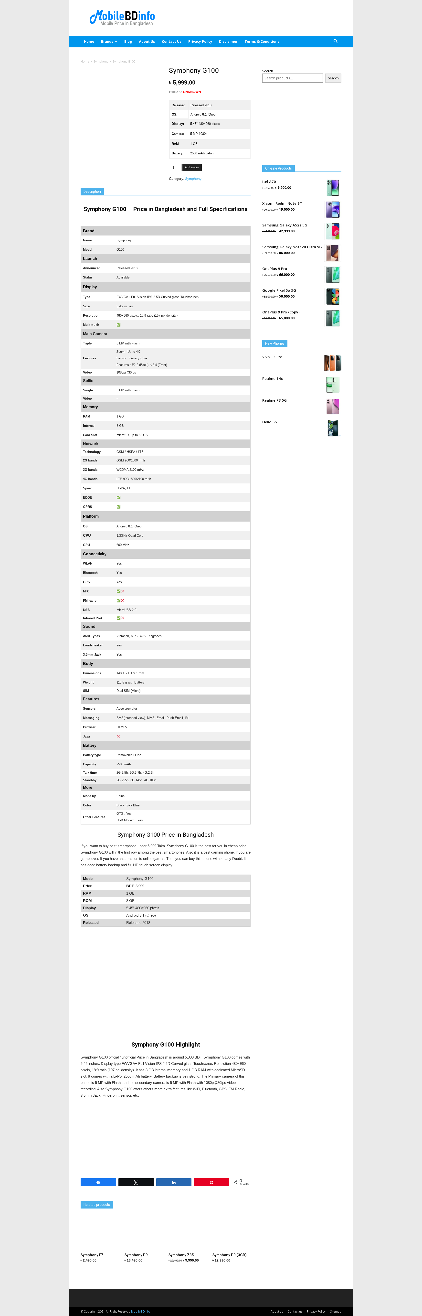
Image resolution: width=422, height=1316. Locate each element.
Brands (107, 41)
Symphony (101, 61)
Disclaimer (228, 41)
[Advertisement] (252, 18)
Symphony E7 (92, 1197)
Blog (128, 41)
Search (267, 71)
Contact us (171, 41)
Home (89, 41)
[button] (335, 42)
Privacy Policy (200, 41)
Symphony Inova (206, 1197)
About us (147, 41)
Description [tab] (92, 191)
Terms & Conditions (261, 41)
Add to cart (192, 167)
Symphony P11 (149, 1197)
